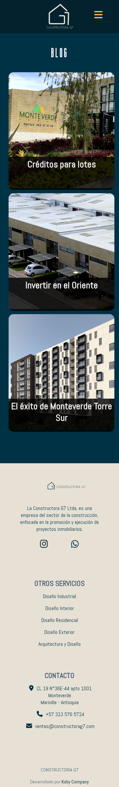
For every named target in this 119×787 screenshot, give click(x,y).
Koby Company (75, 782)
